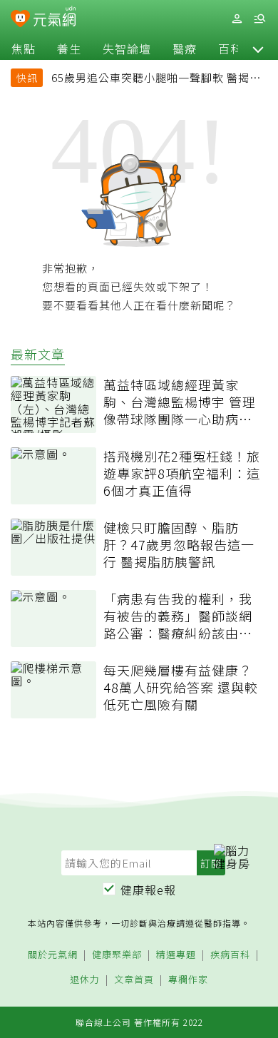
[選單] (259, 19)
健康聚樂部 (117, 955)
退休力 (85, 980)
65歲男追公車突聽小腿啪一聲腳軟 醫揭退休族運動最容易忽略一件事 (156, 79)
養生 (69, 48)
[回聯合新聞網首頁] (20, 20)
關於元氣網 (53, 955)
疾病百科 (230, 955)
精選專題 (176, 955)
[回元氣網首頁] (55, 18)
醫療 (185, 48)
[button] (258, 48)
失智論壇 (127, 48)
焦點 (23, 48)
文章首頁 (134, 980)
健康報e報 (148, 889)
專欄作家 (188, 980)
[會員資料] (236, 19)
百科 (230, 48)
